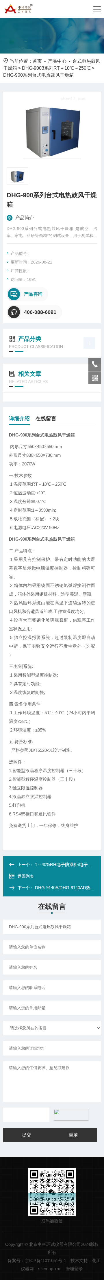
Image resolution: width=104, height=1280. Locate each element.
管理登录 (74, 1268)
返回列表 (26, 876)
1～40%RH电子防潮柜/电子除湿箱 (68, 864)
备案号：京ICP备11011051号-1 (37, 1260)
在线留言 (46, 418)
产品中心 (57, 61)
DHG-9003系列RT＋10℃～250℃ (56, 68)
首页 (37, 61)
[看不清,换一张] (69, 1115)
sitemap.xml (49, 1268)
